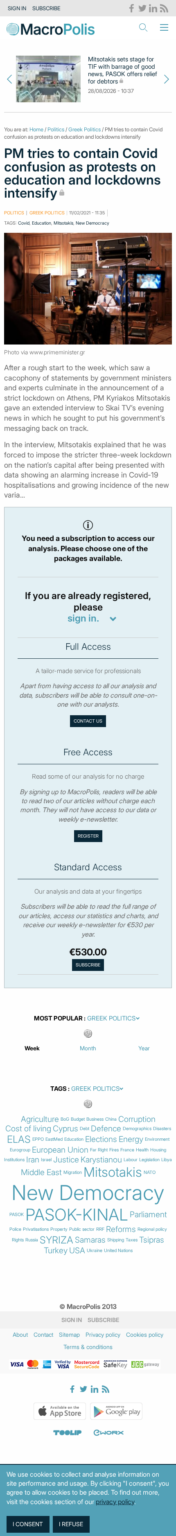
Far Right (99, 1150)
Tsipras (151, 1240)
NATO (150, 1172)
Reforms (121, 1229)
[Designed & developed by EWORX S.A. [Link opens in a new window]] (108, 1433)
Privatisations (36, 1229)
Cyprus (65, 1128)
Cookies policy (144, 1334)
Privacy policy (103, 1334)
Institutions (14, 1159)
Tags (58, 1088)
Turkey (56, 1250)
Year (144, 1048)
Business (95, 1119)
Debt (84, 1128)
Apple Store (60, 1411)
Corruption (137, 1119)
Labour (131, 1159)
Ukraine (94, 1250)
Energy (131, 1139)
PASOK (16, 1214)
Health (142, 1150)
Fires (114, 1150)
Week (32, 1048)
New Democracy (92, 223)
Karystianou (101, 1159)
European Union (60, 1150)
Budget (78, 1119)
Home (36, 129)
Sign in (17, 8)
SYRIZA (56, 1240)
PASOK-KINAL (76, 1215)
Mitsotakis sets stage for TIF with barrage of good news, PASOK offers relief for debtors (122, 70)
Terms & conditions (88, 1346)
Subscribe (46, 8)
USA (77, 1250)
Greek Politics (84, 129)
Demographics (137, 1128)
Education (41, 223)
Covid (23, 223)
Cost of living (28, 1128)
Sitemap (69, 1334)
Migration (72, 1172)
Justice (66, 1159)
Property (59, 1229)
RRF (100, 1229)
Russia (31, 1240)
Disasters (162, 1128)
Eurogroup (20, 1150)
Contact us (88, 721)
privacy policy (115, 1502)
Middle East (41, 1172)
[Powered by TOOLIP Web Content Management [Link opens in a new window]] (67, 1433)
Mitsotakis (63, 223)
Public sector (82, 1229)
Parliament (148, 1214)
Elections (101, 1139)
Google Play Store (116, 1411)
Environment (157, 1139)
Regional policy (152, 1229)
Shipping (115, 1240)
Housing (158, 1150)
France (127, 1150)
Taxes (132, 1240)
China (111, 1119)
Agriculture (40, 1119)
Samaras (90, 1240)
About (20, 1334)
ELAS (19, 1139)
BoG (65, 1119)
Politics (55, 129)
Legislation (149, 1159)
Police (15, 1229)
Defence (106, 1128)
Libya (166, 1159)
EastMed (54, 1139)
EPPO (38, 1139)
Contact (43, 1334)
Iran (32, 1159)
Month (88, 1048)
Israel (46, 1159)
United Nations (118, 1250)
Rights (18, 1240)
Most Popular (58, 1018)
